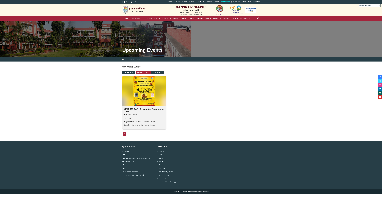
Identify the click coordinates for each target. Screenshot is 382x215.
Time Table (236, 1)
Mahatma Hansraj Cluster (185, 1)
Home (124, 59)
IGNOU (209, 1)
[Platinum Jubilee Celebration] (219, 8)
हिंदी (135, 1)
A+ (123, 2)
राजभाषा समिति (200, 1)
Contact (256, 1)
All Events (157, 72)
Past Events (129, 72)
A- (129, 2)
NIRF (249, 1)
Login (170, 1)
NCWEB (216, 1)
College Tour (225, 1)
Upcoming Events (143, 72)
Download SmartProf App (167, 182)
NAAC (244, 1)
